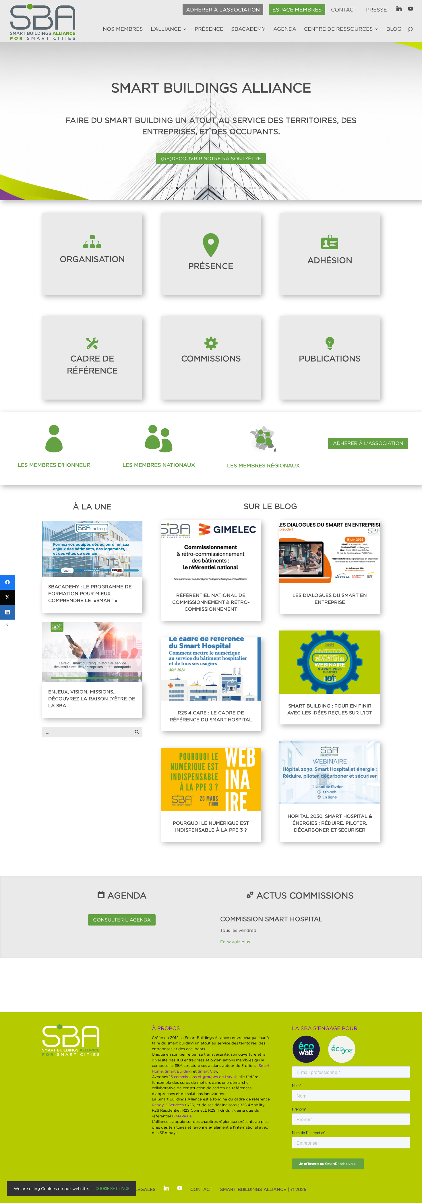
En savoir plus (235, 941)
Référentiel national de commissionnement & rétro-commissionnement (211, 602)
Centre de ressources (338, 29)
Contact (344, 9)
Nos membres (123, 29)
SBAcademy (248, 29)
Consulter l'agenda (122, 919)
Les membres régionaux (263, 465)
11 (211, 188)
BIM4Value (182, 1116)
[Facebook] (7, 582)
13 (221, 188)
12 (216, 188)
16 (236, 188)
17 (240, 188)
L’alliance (166, 29)
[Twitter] (7, 597)
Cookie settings (112, 1188)
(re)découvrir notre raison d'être (211, 158)
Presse (376, 9)
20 (255, 188)
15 (231, 188)
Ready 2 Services (168, 1105)
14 (226, 188)
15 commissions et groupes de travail (203, 1077)
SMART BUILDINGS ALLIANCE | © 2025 (263, 1189)
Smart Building (178, 1071)
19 (250, 188)
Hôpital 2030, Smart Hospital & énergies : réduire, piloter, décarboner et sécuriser (330, 822)
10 (206, 188)
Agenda (284, 29)
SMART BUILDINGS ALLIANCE (211, 87)
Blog (393, 29)
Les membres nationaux (159, 465)
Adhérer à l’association (223, 9)
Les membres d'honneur (54, 465)
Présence (209, 29)
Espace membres (297, 9)
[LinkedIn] (7, 612)
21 (260, 188)
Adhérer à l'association (368, 443)
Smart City (207, 1071)
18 (245, 188)
